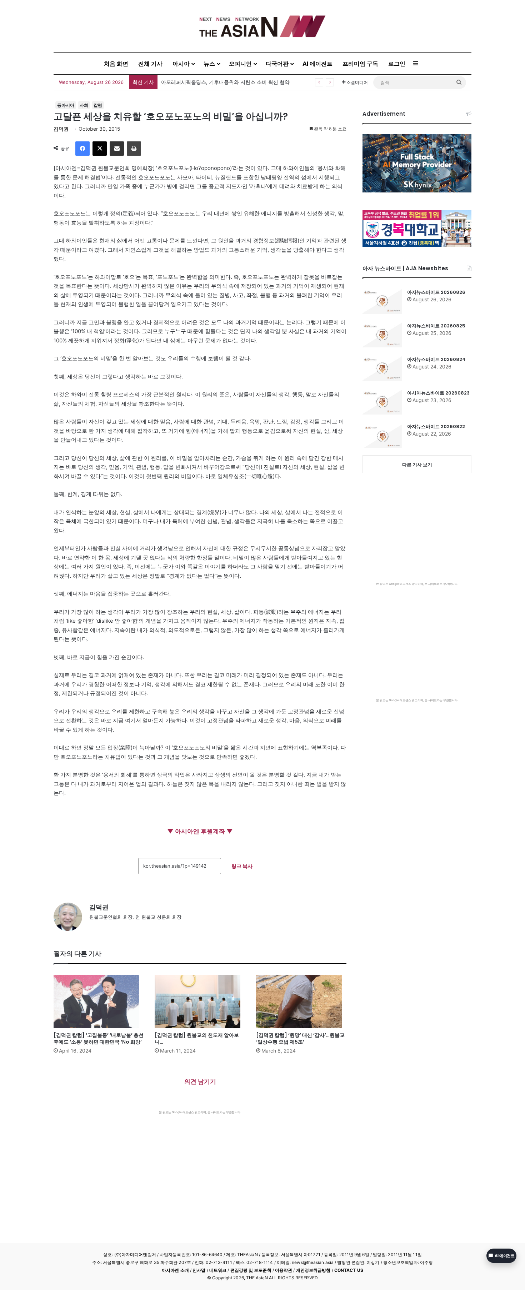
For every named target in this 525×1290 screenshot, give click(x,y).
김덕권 (61, 129)
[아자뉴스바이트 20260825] (382, 334)
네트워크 (217, 1270)
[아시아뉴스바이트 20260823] (382, 402)
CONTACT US (348, 1270)
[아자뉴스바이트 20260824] (382, 368)
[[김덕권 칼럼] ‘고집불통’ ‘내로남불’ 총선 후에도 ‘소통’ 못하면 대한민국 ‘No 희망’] (99, 1001)
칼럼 (98, 105)
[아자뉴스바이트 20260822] (382, 435)
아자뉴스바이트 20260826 (436, 292)
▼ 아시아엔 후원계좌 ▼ (200, 831)
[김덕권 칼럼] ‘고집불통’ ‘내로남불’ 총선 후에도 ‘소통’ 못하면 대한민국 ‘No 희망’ (99, 1038)
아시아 (181, 63)
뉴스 (209, 63)
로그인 (396, 63)
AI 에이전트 (317, 63)
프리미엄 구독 (360, 63)
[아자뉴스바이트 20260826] (382, 301)
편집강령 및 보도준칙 (250, 1270)
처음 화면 (116, 63)
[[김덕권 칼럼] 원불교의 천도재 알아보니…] (200, 1001)
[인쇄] (134, 148)
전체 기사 (150, 63)
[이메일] (117, 148)
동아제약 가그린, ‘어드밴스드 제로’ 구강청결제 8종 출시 (223, 82)
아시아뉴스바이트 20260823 (438, 393)
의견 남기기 (200, 1081)
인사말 (198, 1270)
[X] (99, 148)
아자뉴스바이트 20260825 (436, 325)
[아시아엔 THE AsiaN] (262, 26)
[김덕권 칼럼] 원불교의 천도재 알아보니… (197, 1038)
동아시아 (65, 105)
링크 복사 (241, 866)
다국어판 (277, 63)
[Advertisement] (200, 1168)
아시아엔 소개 (175, 1270)
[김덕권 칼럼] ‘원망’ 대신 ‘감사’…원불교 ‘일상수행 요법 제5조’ (300, 1038)
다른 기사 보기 (417, 464)
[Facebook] (82, 148)
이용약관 (283, 1270)
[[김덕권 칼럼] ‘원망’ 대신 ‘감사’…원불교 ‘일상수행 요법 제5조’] (301, 1001)
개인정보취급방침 (313, 1270)
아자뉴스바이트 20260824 (436, 359)
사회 (84, 105)
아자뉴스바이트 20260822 (436, 426)
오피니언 (240, 63)
